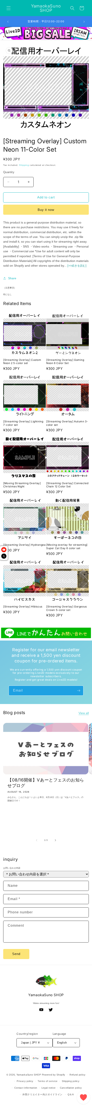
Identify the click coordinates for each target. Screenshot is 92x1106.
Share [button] (12, 278)
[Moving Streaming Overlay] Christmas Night (22, 485)
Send (16, 954)
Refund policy (78, 1074)
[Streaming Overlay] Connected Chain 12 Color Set (67, 485)
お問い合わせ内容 (11, 868)
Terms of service (48, 1081)
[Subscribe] (78, 691)
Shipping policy (71, 1081)
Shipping (24, 165)
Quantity (8, 172)
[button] (8, 8)
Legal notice (49, 1087)
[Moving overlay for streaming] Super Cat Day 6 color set (67, 546)
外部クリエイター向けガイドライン (42, 1094)
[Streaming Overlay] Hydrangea (24, 544)
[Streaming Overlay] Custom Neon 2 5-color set (22, 361)
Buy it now (46, 210)
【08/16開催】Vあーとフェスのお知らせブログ (45, 782)
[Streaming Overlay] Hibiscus (22, 606)
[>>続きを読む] (76, 265)
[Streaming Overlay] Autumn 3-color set (67, 423)
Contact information (25, 1087)
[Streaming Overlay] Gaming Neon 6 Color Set (65, 361)
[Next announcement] (84, 21)
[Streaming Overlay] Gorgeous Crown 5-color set (66, 608)
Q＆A (71, 1094)
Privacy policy (25, 1081)
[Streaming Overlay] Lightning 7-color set (23, 423)
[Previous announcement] (8, 21)
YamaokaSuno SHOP (28, 1074)
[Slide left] (36, 840)
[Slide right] (55, 840)
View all (84, 713)
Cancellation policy (71, 1087)
